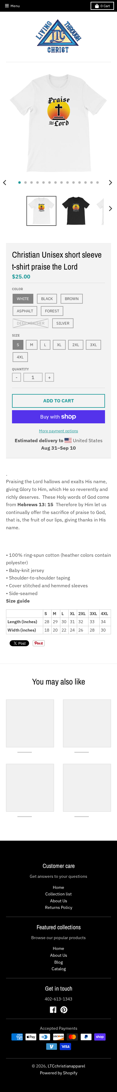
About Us (58, 901)
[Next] (110, 182)
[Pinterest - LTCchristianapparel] (64, 1009)
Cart (105, 6)
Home (58, 887)
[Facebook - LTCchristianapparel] (53, 1009)
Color (17, 289)
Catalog (59, 968)
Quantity (20, 369)
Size (16, 335)
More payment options (58, 431)
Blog (58, 962)
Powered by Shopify (58, 1073)
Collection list (58, 894)
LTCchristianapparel (66, 1066)
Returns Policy (58, 907)
